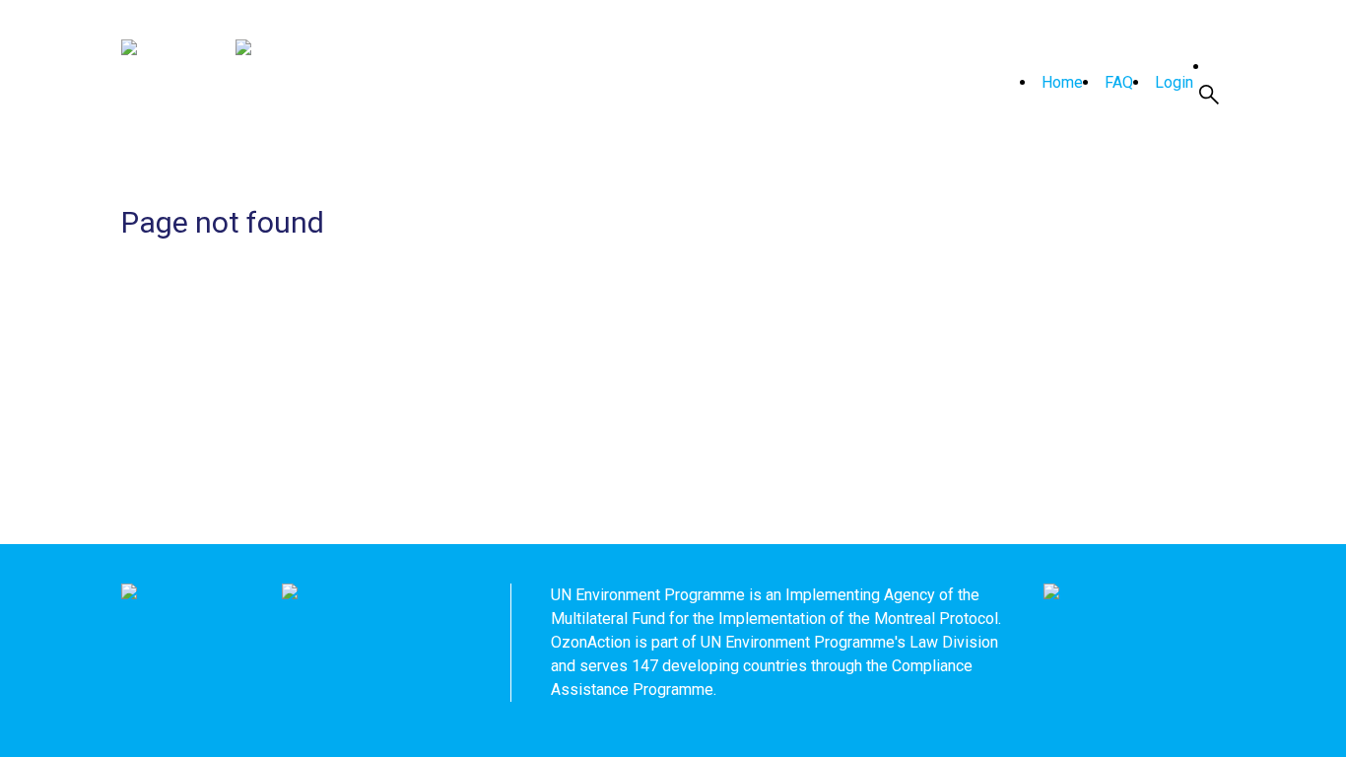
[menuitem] (1051, 83)
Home (1062, 82)
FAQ (1119, 82)
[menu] (1102, 82)
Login (1174, 82)
